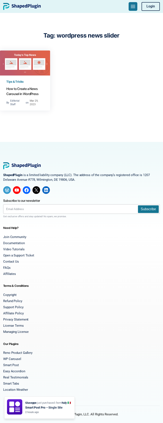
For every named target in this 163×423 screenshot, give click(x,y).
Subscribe (148, 209)
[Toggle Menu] (133, 6)
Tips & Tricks (15, 81)
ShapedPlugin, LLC (76, 414)
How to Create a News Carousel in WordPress (22, 91)
